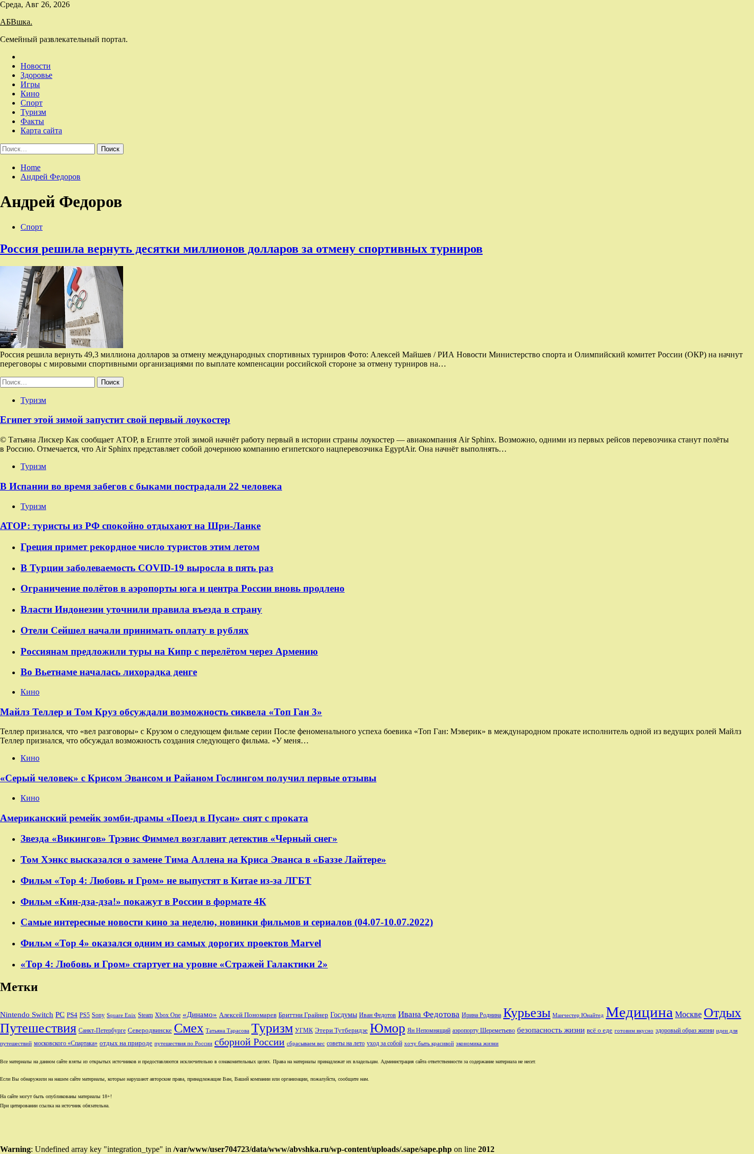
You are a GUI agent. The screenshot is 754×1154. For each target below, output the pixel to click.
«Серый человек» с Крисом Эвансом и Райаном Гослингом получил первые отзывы (188, 778)
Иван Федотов (377, 1015)
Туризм (33, 112)
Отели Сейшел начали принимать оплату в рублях (135, 630)
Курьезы (526, 1012)
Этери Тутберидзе (341, 1030)
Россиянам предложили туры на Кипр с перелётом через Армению (169, 651)
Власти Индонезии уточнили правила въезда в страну (141, 609)
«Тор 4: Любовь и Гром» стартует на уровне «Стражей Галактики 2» (174, 964)
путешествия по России (183, 1043)
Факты (32, 121)
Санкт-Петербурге (102, 1030)
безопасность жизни (551, 1029)
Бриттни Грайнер (303, 1015)
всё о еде (599, 1030)
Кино (30, 93)
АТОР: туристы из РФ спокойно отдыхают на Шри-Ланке (130, 525)
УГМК (304, 1030)
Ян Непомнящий (428, 1030)
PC (60, 1014)
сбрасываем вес (306, 1043)
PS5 (85, 1015)
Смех (189, 1028)
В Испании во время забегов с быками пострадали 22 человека (141, 486)
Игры (30, 84)
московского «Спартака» (65, 1043)
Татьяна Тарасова (227, 1031)
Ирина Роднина (481, 1015)
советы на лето (346, 1043)
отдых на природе (126, 1043)
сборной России (249, 1041)
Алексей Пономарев (247, 1015)
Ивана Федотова (429, 1014)
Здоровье (36, 75)
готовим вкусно (633, 1031)
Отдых (722, 1012)
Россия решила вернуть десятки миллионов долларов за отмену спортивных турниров (241, 248)
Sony (98, 1015)
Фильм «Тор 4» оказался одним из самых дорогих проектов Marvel (171, 943)
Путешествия (38, 1028)
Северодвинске (150, 1030)
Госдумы (343, 1015)
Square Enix (121, 1015)
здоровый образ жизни (685, 1030)
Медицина (639, 1012)
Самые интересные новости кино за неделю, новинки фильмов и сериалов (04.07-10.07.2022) (227, 922)
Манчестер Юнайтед (578, 1015)
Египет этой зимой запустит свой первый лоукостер (115, 419)
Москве (688, 1014)
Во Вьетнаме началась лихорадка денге (109, 671)
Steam (145, 1015)
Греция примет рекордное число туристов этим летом (140, 546)
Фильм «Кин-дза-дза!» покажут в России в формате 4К (143, 901)
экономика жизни (477, 1043)
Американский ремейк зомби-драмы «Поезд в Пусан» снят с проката (154, 818)
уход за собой (384, 1043)
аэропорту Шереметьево (483, 1030)
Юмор (387, 1028)
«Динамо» (200, 1014)
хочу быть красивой (429, 1043)
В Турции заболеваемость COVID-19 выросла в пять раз (147, 567)
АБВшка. (16, 21)
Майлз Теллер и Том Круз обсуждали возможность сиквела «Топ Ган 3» (161, 711)
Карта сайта (41, 130)
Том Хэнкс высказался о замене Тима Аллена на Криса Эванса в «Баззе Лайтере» (203, 859)
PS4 (72, 1015)
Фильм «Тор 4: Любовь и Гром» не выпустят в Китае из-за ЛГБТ (166, 880)
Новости (36, 66)
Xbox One (168, 1015)
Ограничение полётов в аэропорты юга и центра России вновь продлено (183, 588)
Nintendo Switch (26, 1014)
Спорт (32, 102)
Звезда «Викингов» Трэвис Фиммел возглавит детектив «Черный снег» (179, 838)
